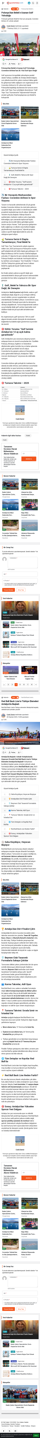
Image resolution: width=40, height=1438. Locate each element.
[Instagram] (15, 1431)
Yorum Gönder (8, 590)
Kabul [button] (36, 1435)
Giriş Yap (21, 590)
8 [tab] (31, 684)
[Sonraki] (35, 684)
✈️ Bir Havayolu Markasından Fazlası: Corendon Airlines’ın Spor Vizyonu (20, 162)
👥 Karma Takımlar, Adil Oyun (17, 810)
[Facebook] (3, 1431)
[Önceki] (4, 684)
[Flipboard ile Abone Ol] (25, 59)
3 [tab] (12, 684)
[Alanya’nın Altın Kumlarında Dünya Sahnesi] (30, 116)
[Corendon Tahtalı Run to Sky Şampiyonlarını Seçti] (10, 529)
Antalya (4, 1017)
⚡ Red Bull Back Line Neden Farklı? (19, 829)
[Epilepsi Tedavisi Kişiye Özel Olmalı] (20, 635)
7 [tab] (27, 684)
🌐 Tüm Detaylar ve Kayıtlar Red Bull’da (18, 823)
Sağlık (5, 612)
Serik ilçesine (15, 292)
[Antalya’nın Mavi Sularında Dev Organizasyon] (10, 138)
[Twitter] (9, 1431)
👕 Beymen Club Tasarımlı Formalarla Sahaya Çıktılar (20, 804)
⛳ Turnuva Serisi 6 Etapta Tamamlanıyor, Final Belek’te (16, 169)
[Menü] (3, 3)
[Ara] (33, 3)
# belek (28, 435)
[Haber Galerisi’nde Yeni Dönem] (11, 673)
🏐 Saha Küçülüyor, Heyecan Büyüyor (20, 794)
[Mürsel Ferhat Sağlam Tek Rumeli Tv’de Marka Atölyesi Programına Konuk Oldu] (29, 673)
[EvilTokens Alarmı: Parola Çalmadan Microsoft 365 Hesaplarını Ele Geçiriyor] (20, 645)
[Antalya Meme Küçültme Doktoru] (20, 654)
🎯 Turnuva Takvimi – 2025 (16, 189)
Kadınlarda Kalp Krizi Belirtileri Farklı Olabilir (18, 615)
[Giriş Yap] (37, 3)
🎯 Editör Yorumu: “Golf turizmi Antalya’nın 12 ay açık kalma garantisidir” (18, 183)
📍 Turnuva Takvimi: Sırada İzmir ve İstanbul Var (19, 816)
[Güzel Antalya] (15, 3)
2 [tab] (8, 684)
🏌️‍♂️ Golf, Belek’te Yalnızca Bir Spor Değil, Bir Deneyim (18, 176)
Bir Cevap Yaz (8, 547)
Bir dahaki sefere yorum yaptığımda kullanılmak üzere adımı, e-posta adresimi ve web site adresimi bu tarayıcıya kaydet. (21, 584)
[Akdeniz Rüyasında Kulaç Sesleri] (29, 529)
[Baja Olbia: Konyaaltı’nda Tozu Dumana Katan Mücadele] (29, 508)
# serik (4, 440)
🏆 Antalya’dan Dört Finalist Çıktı (18, 799)
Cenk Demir (11, 26)
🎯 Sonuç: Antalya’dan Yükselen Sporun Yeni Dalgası (18, 834)
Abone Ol (29, 459)
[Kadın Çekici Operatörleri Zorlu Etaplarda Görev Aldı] (10, 116)
